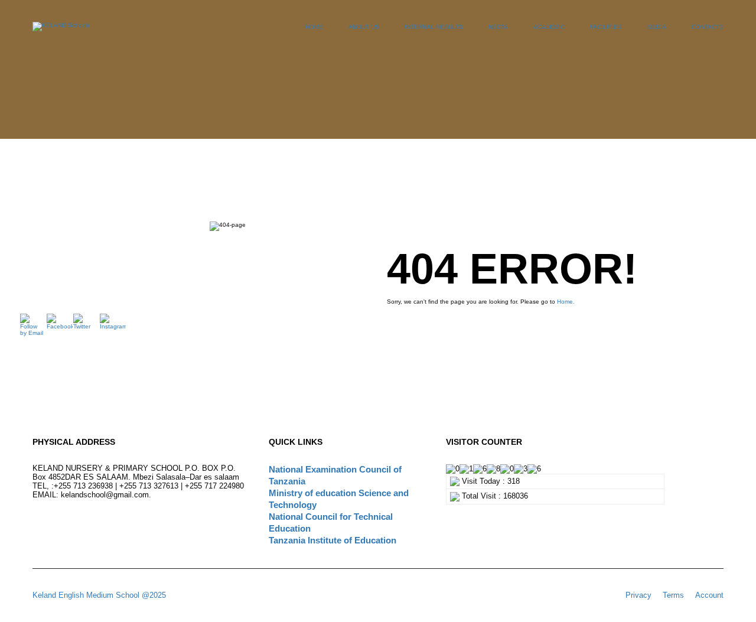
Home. (566, 301)
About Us (363, 27)
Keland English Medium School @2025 (99, 595)
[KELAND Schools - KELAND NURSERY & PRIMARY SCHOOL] (61, 32)
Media (656, 27)
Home (314, 27)
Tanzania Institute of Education (332, 540)
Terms (673, 595)
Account (709, 595)
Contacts (708, 27)
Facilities (606, 27)
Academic (549, 27)
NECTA (498, 27)
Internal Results (434, 27)
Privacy (638, 595)
